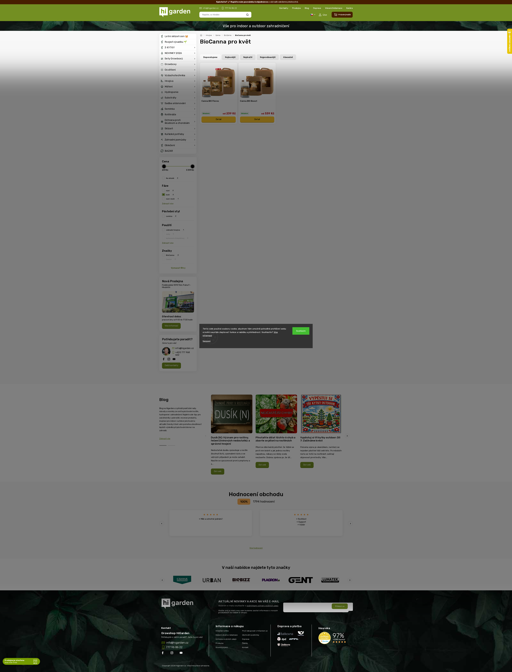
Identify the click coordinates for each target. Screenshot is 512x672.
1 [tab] (163, 445)
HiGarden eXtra (222, 631)
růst (169, 190)
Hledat (247, 14)
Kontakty (283, 8)
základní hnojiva (175, 230)
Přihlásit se (339, 606)
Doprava (317, 8)
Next (347, 436)
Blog (307, 8)
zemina (171, 216)
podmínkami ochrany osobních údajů (262, 606)
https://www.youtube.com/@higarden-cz (182, 653)
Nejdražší (247, 57)
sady (170, 234)
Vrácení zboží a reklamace (227, 635)
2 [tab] (171, 445)
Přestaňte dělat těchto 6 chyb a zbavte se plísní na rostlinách (275, 439)
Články (245, 643)
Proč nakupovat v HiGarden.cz (255, 631)
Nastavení (207, 341)
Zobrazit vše (164, 439)
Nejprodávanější (267, 57)
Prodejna (296, 8)
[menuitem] (177, 36)
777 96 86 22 (174, 647)
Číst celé (217, 471)
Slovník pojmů (222, 647)
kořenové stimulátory (177, 238)
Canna (171, 259)
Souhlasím (301, 331)
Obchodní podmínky (250, 635)
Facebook (163, 653)
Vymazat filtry (178, 268)
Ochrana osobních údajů (226, 639)
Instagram (172, 653)
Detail (218, 119)
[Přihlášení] (323, 14)
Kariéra (349, 8)
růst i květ (172, 199)
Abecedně (288, 57)
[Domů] (201, 34)
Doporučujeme (210, 57)
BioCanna (172, 255)
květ (170, 195)
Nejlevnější (230, 57)
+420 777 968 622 (182, 353)
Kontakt (245, 647)
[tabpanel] (231, 436)
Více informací (171, 326)
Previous (206, 436)
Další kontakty (171, 365)
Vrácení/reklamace (333, 8)
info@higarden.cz (184, 348)
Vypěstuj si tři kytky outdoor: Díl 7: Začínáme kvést (320, 439)
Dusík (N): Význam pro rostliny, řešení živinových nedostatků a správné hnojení (230, 440)
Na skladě (172, 178)
